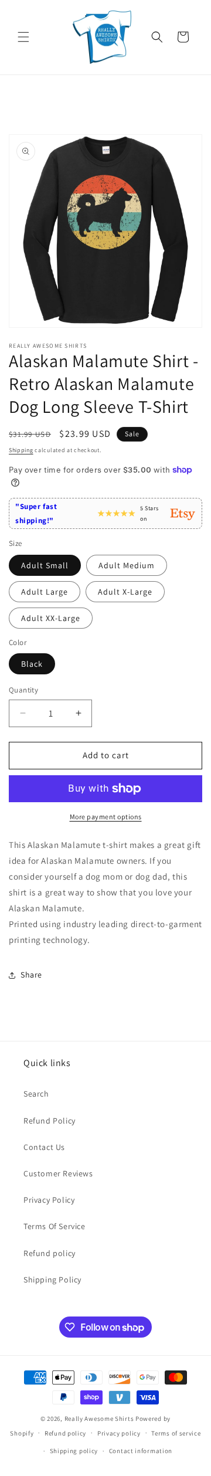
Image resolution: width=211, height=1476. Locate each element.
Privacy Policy (48, 1200)
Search (36, 1093)
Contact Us (44, 1147)
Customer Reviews (58, 1173)
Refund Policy (49, 1120)
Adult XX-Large (50, 618)
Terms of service (175, 1433)
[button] (23, 37)
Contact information (140, 1451)
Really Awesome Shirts (99, 1418)
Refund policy (49, 1253)
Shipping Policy (52, 1279)
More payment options (106, 816)
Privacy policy (119, 1433)
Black (32, 664)
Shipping (21, 450)
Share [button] (31, 974)
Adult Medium (126, 565)
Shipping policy (74, 1451)
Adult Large (44, 591)
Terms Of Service (54, 1226)
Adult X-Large (125, 591)
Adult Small (45, 565)
